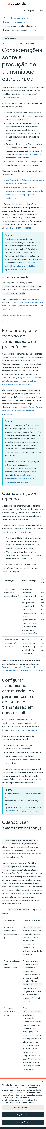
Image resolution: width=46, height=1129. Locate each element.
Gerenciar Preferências (23, 1107)
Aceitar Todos (23, 1122)
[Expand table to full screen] (41, 578)
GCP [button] (41, 10)
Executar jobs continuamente (25, 729)
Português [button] (29, 10)
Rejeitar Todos (23, 1115)
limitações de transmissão (19, 315)
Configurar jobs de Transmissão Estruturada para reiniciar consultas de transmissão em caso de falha (21, 381)
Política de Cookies (14, 1095)
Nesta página (10, 38)
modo (15, 147)
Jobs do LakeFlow (10, 97)
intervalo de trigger (29, 154)
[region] (23, 1102)
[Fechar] (42, 1081)
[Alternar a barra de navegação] (4, 4)
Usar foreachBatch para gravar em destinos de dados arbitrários (22, 410)
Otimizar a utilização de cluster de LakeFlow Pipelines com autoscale (20, 266)
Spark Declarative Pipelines (18, 227)
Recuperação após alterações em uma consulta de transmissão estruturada (19, 478)
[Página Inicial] (4, 18)
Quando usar (25, 810)
